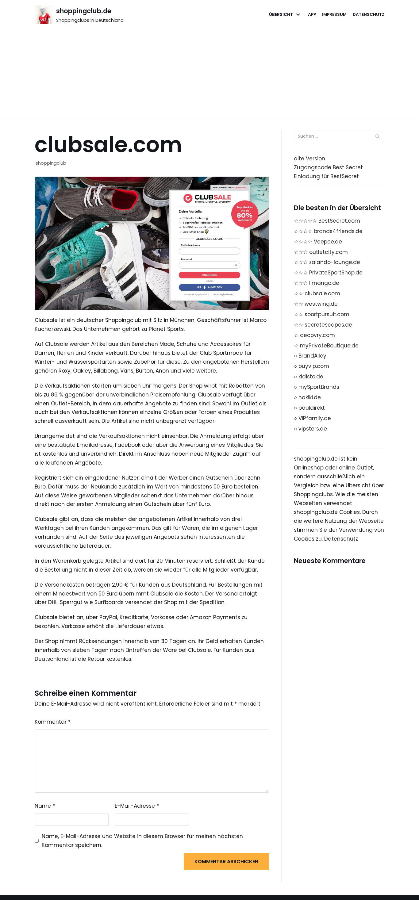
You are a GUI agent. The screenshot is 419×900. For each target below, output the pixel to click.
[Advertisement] (209, 75)
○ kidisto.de (308, 376)
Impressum (334, 14)
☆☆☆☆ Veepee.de (318, 241)
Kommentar (53, 722)
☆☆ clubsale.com (317, 293)
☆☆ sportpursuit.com (321, 314)
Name (45, 806)
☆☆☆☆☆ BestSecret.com (327, 220)
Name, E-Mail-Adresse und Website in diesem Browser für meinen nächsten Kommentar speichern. (142, 841)
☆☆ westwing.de (316, 304)
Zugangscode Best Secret (328, 167)
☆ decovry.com (314, 335)
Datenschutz (368, 14)
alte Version (309, 158)
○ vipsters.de (310, 428)
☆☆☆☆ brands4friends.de (328, 231)
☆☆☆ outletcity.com (321, 252)
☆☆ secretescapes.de (323, 324)
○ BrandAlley (310, 355)
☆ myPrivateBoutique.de (326, 345)
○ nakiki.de (307, 397)
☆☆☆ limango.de (316, 283)
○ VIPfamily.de (312, 418)
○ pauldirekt (309, 408)
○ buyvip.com (311, 366)
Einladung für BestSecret (326, 176)
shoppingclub (51, 163)
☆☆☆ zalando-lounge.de (327, 262)
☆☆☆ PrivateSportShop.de (328, 272)
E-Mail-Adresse (137, 806)
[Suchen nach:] (339, 136)
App (312, 14)
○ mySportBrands (316, 387)
